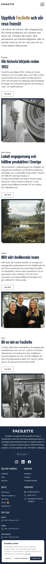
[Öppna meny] (42, 4)
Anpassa (8, 558)
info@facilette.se (33, 492)
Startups (27, 477)
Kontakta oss (5, 506)
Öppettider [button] (5, 513)
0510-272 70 (31, 495)
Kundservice (28, 487)
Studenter (27, 474)
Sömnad (4, 481)
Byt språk (23, 454)
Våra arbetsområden (9, 469)
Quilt (3, 477)
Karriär (4, 503)
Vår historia (5, 492)
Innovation (28, 469)
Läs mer (7, 94)
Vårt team (4, 499)
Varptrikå (4, 474)
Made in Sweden (7, 496)
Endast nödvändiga (21, 558)
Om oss (4, 487)
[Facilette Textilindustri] (7, 4)
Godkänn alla (35, 558)
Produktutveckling (30, 481)
